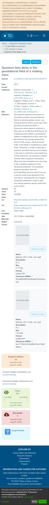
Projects (24, 464)
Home (4, 43)
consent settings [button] (9, 374)
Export (26, 62)
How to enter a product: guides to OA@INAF (24, 478)
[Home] (8, 35)
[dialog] (24, 496)
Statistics (36, 62)
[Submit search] (28, 35)
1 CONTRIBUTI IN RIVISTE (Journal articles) (16, 46)
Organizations (24, 461)
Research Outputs (24, 455)
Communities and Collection (24, 453)
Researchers (24, 458)
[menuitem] (31, 35)
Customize (5, 501)
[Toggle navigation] (44, 35)
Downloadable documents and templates (24, 484)
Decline (34, 501)
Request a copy (38, 249)
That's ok (42, 501)
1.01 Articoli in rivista (13, 49)
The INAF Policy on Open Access (24, 481)
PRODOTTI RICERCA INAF (21, 43)
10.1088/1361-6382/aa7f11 (26, 112)
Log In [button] (36, 35)
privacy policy (28, 497)
